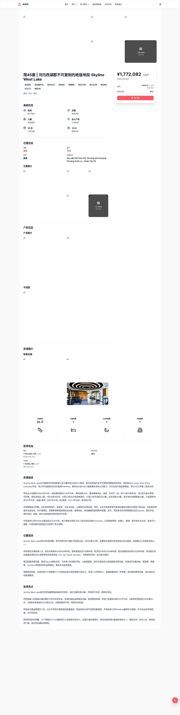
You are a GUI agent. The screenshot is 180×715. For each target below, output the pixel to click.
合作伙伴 (108, 4)
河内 (69, 151)
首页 (66, 4)
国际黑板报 (97, 4)
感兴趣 (136, 98)
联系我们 (118, 4)
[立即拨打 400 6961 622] (175, 700)
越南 (25, 151)
